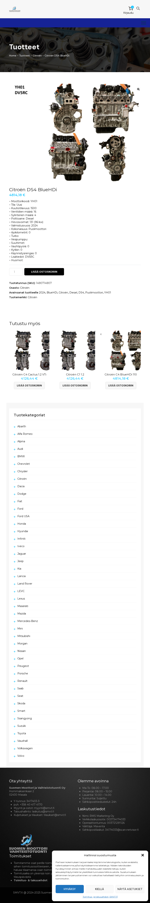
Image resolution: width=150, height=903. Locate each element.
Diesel (73, 292)
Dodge (21, 493)
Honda (21, 523)
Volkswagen (25, 748)
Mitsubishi (23, 636)
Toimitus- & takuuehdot (30, 880)
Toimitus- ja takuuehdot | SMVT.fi (100, 896)
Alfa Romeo (25, 434)
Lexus (21, 598)
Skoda (21, 703)
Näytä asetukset (129, 889)
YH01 (107, 292)
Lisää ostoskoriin (44, 271)
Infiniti (21, 538)
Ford (20, 508)
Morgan (22, 643)
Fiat (19, 501)
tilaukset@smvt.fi (55, 815)
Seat (20, 696)
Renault (22, 681)
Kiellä (99, 889)
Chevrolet (23, 463)
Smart (21, 711)
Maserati (22, 606)
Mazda (21, 613)
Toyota (21, 733)
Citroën (24, 287)
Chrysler (22, 471)
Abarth (21, 426)
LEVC (21, 591)
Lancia (21, 576)
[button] (143, 855)
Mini (20, 628)
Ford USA (23, 516)
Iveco (21, 546)
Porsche (22, 673)
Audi (20, 448)
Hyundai (22, 531)
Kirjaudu (128, 12)
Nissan (21, 651)
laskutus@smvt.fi (43, 811)
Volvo (20, 755)
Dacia (21, 486)
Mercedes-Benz (27, 621)
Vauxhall (22, 740)
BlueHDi (52, 292)
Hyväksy (70, 889)
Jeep (20, 561)
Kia (19, 568)
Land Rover (24, 583)
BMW (21, 456)
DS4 (81, 292)
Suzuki (21, 726)
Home (12, 55)
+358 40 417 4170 (31, 804)
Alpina (21, 441)
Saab (20, 688)
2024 (42, 292)
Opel (20, 658)
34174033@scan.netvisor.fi (122, 829)
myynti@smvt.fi (44, 808)
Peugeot (23, 666)
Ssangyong (24, 718)
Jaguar (21, 553)
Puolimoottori (94, 292)
